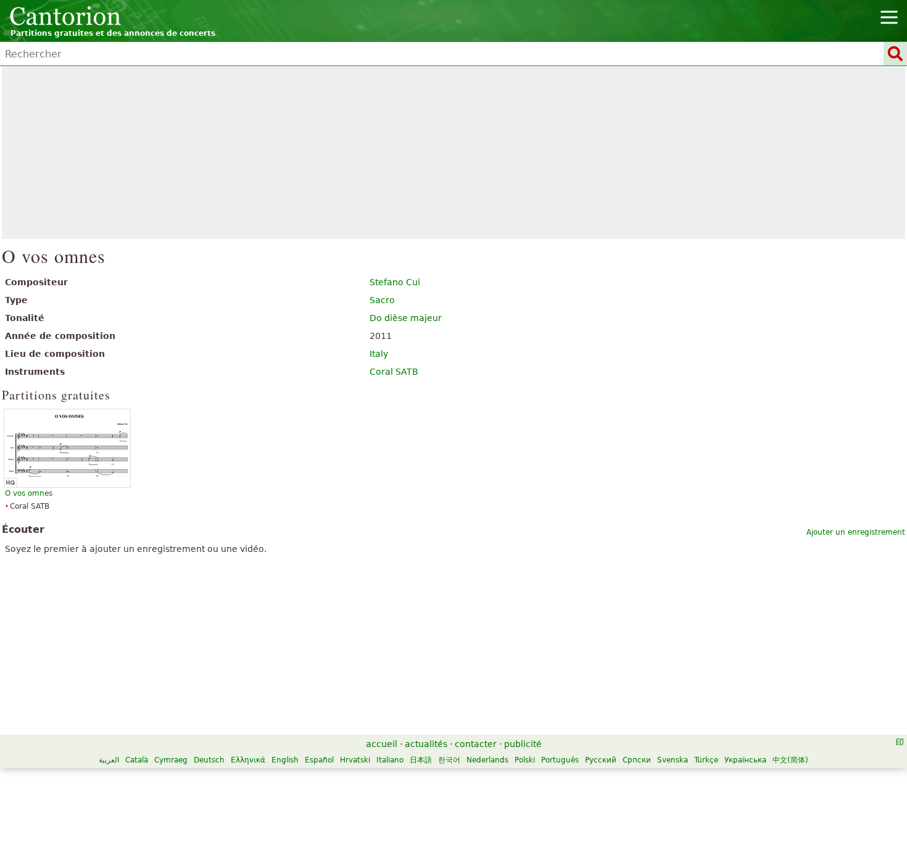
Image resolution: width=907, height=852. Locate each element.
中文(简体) (790, 760)
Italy (379, 354)
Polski (525, 760)
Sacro (382, 300)
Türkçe (706, 760)
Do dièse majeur (406, 318)
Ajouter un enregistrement (855, 532)
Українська (745, 760)
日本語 (421, 760)
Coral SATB (394, 372)
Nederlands (487, 760)
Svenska (672, 760)
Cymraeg (171, 760)
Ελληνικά (248, 760)
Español (319, 760)
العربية (109, 760)
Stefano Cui (395, 282)
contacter (476, 744)
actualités (426, 744)
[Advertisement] (454, 152)
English (285, 760)
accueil (381, 744)
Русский (600, 760)
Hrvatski (355, 760)
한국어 (449, 760)
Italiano (390, 760)
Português (560, 760)
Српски (637, 760)
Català (136, 760)
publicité (523, 744)
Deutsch (209, 760)
